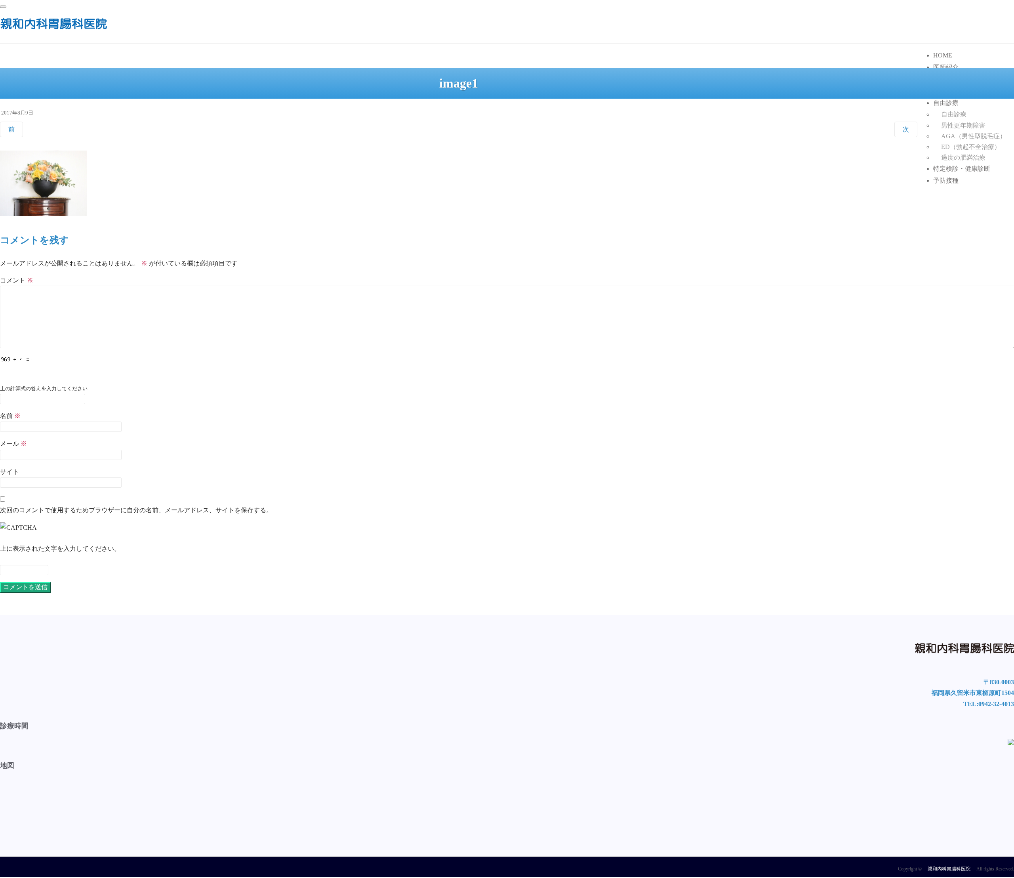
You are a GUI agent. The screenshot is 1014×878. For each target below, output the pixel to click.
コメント (16, 280)
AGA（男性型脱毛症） (973, 136)
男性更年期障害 (963, 125)
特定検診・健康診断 (961, 168)
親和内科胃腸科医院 (949, 869)
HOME (942, 55)
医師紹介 (946, 67)
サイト (9, 471)
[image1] (43, 217)
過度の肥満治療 (963, 157)
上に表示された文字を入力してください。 (60, 548)
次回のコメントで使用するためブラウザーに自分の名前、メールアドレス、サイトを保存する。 (136, 510)
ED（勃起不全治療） (971, 146)
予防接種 (946, 180)
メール (13, 443)
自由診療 (946, 102)
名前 (10, 415)
